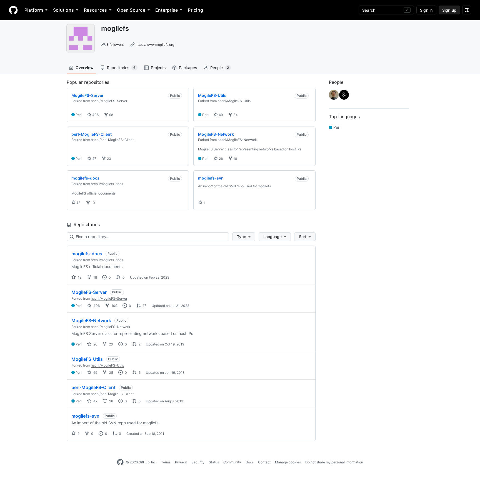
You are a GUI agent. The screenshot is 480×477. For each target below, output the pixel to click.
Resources (95, 10)
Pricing (195, 10)
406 (95, 115)
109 (114, 306)
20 (110, 344)
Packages (188, 67)
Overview (85, 67)
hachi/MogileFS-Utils (234, 101)
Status (214, 462)
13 (78, 203)
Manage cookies (288, 462)
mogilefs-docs (86, 253)
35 (110, 372)
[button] (243, 236)
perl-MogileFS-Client (93, 387)
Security (197, 462)
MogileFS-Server (89, 292)
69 (220, 115)
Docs (250, 462)
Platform (33, 10)
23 (108, 159)
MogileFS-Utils (87, 359)
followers (115, 44)
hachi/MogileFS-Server (109, 101)
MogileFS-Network (91, 320)
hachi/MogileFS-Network (237, 140)
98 (110, 115)
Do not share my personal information (334, 462)
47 (93, 159)
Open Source (131, 10)
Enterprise (166, 10)
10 (92, 203)
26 (220, 159)
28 (110, 401)
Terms (166, 462)
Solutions (63, 10)
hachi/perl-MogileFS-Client (112, 140)
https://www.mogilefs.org (155, 44)
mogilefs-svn (85, 416)
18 (234, 159)
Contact (264, 462)
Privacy (181, 462)
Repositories (121, 67)
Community (232, 462)
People (219, 67)
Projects (158, 67)
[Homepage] (13, 10)
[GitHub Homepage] (120, 462)
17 (144, 306)
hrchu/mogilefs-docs (107, 184)
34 (235, 115)
